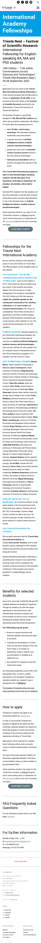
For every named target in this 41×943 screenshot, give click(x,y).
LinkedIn (7, 917)
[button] (38, 2)
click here (9, 778)
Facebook (8, 910)
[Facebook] (18, 2)
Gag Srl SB (14, 899)
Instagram (8, 912)
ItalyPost (5, 930)
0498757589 (9, 892)
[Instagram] (22, 2)
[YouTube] (31, 2)
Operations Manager (9, 932)
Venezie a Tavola (8, 935)
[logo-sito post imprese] (9, 7)
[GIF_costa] (20, 862)
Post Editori (6, 937)
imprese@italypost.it (12, 895)
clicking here (25, 716)
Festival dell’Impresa (29, 935)
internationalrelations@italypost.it (17, 841)
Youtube (7, 915)
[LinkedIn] (26, 2)
